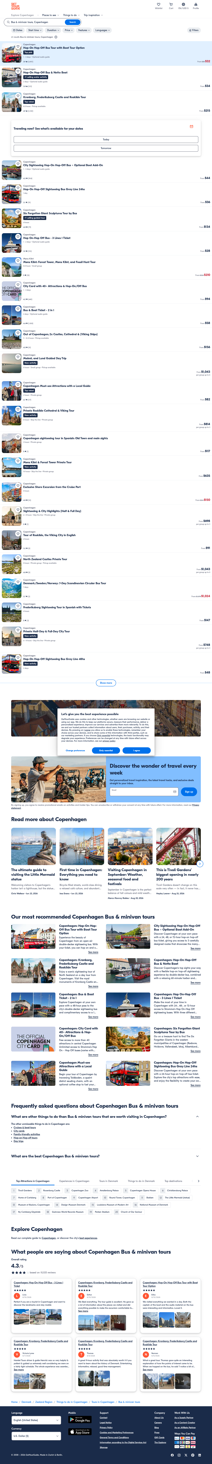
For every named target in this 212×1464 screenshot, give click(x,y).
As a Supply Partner (183, 1417)
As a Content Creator (184, 1422)
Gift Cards (159, 1437)
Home (14, 1402)
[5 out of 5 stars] (41, 1290)
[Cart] (171, 4)
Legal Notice (106, 1422)
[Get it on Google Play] (80, 1420)
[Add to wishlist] (18, 46)
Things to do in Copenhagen (72, 1402)
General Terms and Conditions (114, 1437)
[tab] (32, 1181)
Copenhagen (49, 1238)
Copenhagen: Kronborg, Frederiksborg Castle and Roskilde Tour (105, 1284)
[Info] (56, 37)
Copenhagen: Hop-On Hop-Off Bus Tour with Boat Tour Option (170, 1284)
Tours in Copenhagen (103, 1402)
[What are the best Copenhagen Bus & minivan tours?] (197, 1156)
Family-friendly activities (27, 1134)
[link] (106, 53)
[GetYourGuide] (15, 6)
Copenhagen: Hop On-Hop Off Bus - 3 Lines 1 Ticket (38, 1284)
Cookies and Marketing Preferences (116, 1432)
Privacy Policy (106, 1427)
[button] (106, 53)
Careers (158, 1422)
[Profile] (195, 4)
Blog (156, 1427)
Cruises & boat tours (25, 1127)
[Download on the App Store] (80, 1432)
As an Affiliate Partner (185, 1427)
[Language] (183, 4)
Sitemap (104, 1447)
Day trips (18, 1141)
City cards (19, 1131)
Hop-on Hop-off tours (25, 1137)
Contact (103, 1417)
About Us (159, 1417)
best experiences (88, 1238)
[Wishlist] (158, 4)
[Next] (199, 863)
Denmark (26, 1402)
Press (156, 1432)
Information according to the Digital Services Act (123, 1442)
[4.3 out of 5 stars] (20, 1273)
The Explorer (160, 1442)
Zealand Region (43, 1402)
